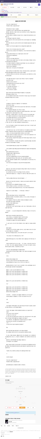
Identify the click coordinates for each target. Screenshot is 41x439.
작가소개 (36, 7)
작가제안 (39, 4)
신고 (33, 407)
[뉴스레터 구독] (3, 436)
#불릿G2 (4, 10)
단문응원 (19, 14)
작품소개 (36, 14)
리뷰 (11, 14)
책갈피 (28, 14)
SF (3, 9)
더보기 (21, 12)
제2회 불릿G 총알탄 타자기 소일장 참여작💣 (9, 16)
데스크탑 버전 (2, 432)
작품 (3, 14)
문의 (8, 431)
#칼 (6, 10)
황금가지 (2, 434)
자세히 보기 (12, 373)
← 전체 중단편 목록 (20, 427)
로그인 (15, 412)
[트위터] (1, 436)
